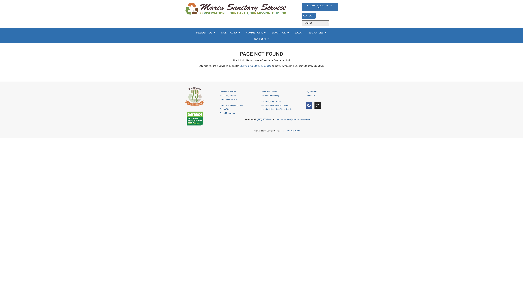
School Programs (227, 113)
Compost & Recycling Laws (231, 105)
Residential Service (228, 92)
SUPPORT (260, 39)
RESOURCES (315, 32)
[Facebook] (309, 105)
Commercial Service (228, 99)
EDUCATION (279, 32)
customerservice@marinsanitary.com (292, 119)
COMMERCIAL (254, 32)
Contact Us (310, 95)
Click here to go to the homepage (255, 66)
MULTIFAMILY (229, 32)
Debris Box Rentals (269, 92)
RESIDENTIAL (204, 32)
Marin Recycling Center (271, 101)
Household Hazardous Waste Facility (276, 109)
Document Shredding (270, 95)
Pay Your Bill (311, 92)
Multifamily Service (228, 95)
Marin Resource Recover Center (275, 105)
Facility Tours (225, 109)
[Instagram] (317, 105)
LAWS (298, 32)
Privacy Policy (293, 130)
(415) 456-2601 (264, 119)
